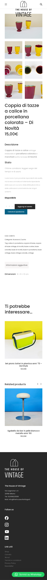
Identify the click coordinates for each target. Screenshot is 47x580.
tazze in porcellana (30, 250)
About (7, 557)
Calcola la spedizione (16, 212)
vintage (31, 253)
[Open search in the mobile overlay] (41, 4)
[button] (28, 574)
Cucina (23, 239)
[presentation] (37, 383)
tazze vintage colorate (19, 253)
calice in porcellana (15, 243)
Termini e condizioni (13, 560)
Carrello (8, 554)
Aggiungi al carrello (25, 207)
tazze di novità (17, 250)
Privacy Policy (10, 563)
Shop (7, 551)
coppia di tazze (29, 243)
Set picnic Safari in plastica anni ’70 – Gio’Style (23, 364)
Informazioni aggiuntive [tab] (16, 265)
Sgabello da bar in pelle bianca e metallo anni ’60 (23, 432)
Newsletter (9, 566)
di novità (20, 246)
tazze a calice (29, 246)
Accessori (16, 239)
